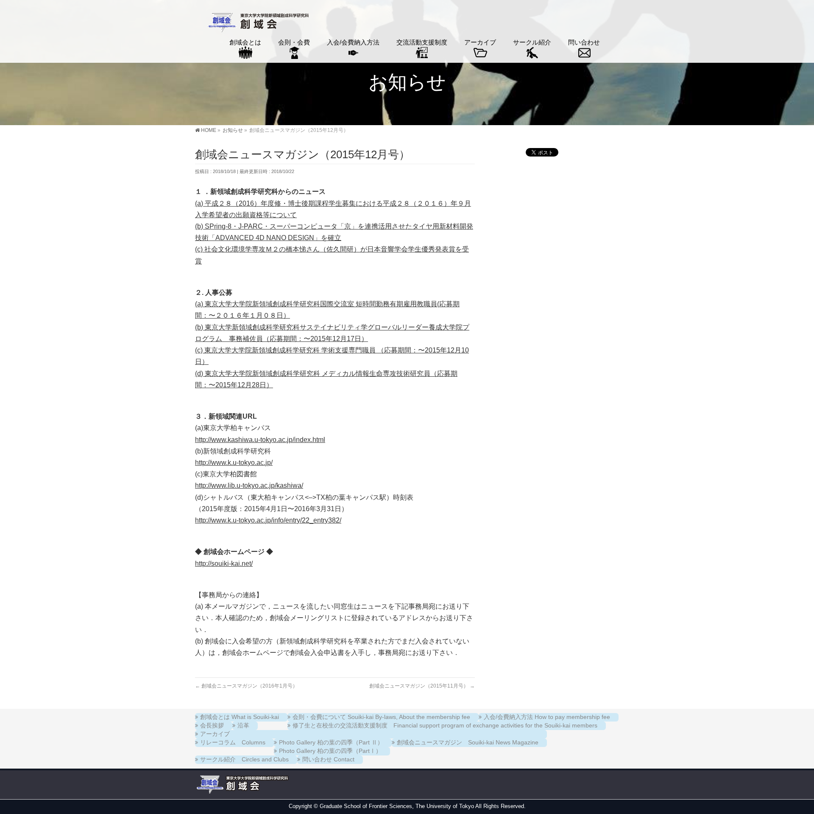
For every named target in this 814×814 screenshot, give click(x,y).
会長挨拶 (212, 725)
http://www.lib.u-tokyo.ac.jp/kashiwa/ (249, 485)
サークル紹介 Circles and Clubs (244, 759)
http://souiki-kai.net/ (224, 563)
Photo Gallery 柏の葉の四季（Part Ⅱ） (331, 742)
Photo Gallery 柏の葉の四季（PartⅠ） (330, 750)
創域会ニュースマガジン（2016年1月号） (246, 686)
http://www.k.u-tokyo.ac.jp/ (234, 462)
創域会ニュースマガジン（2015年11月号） (422, 686)
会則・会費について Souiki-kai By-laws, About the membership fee (381, 716)
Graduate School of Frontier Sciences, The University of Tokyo (397, 806)
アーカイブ (215, 733)
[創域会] (257, 23)
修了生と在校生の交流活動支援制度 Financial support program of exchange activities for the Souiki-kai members (445, 725)
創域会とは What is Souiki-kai (239, 716)
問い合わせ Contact (328, 759)
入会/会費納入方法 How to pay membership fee (547, 716)
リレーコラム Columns (232, 742)
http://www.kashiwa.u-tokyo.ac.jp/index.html (260, 439)
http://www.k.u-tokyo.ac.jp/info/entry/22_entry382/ (268, 520)
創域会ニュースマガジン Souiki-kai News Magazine (467, 742)
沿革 (243, 725)
